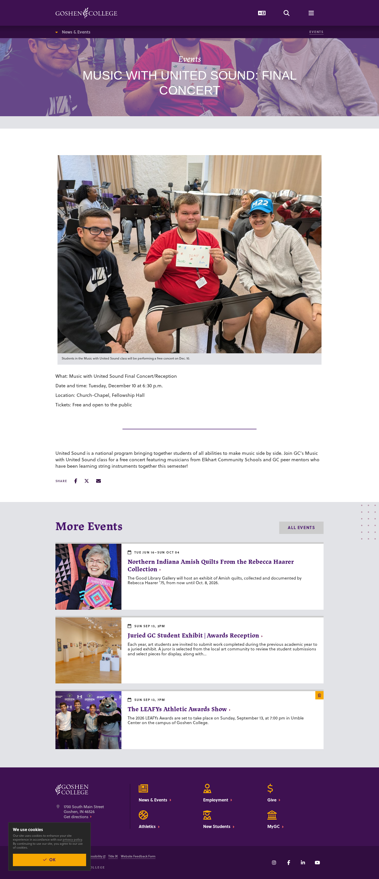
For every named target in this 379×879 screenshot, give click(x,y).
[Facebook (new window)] (288, 862)
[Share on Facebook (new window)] (75, 481)
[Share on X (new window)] (86, 481)
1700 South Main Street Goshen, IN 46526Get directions (84, 811)
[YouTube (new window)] (317, 862)
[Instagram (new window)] (274, 862)
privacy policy (72, 839)
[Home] (86, 13)
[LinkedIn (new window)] (303, 862)
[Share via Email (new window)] (98, 481)
